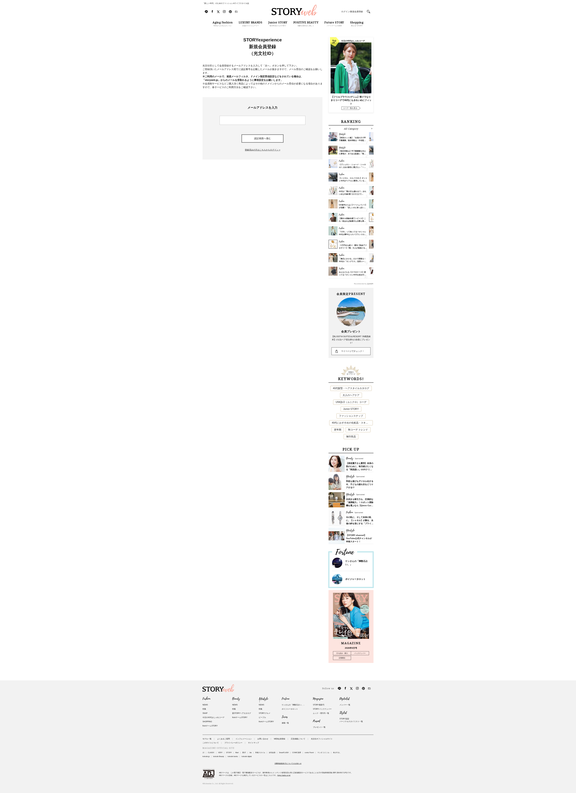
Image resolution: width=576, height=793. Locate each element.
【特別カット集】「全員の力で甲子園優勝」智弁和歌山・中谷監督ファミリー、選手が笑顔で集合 (352, 140)
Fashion (206, 699)
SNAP (204, 713)
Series (285, 717)
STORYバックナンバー (322, 709)
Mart (237, 752)
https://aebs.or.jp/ (283, 775)
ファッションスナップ (351, 416)
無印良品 (351, 436)
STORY (229, 752)
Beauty (236, 699)
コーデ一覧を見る (350, 108)
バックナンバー (360, 653)
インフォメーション (244, 739)
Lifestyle (263, 699)
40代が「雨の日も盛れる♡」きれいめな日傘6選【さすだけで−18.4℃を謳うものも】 (352, 194)
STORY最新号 (318, 705)
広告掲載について (298, 739)
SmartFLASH (284, 752)
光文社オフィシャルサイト (322, 739)
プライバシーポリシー (233, 743)
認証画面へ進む (262, 138)
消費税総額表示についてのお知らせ (288, 763)
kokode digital (247, 756)
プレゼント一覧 (319, 727)
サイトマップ (253, 743)
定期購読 (342, 658)
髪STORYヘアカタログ (241, 713)
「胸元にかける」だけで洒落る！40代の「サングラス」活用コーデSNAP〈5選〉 (352, 261)
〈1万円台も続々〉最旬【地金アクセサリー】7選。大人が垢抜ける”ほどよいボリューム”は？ (353, 248)
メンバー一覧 (344, 705)
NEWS (205, 705)
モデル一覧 (207, 739)
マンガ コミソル (323, 752)
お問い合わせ (262, 739)
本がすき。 (337, 752)
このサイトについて (210, 743)
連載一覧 (285, 723)
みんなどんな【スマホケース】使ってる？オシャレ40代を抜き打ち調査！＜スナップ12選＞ (352, 275)
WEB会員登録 (279, 739)
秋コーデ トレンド (358, 429)
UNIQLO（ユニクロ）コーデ (351, 402)
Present (316, 721)
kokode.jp (206, 756)
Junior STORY (351, 409)
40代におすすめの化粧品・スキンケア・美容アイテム (352, 422)
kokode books (233, 756)
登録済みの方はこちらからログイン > (262, 150)
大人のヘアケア (351, 395)
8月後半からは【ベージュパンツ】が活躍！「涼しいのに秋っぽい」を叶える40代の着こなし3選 (353, 207)
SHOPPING (207, 722)
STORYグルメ (264, 713)
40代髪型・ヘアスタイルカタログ (351, 388)
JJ (203, 752)
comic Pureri (309, 752)
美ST (244, 752)
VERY (220, 752)
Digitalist (344, 699)
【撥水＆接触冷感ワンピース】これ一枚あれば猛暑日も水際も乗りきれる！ (352, 221)
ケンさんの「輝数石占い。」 (293, 705)
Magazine (318, 699)
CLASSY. (211, 752)
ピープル (262, 717)
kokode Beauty (218, 756)
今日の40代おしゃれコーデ (213, 717)
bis (251, 752)
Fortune (285, 699)
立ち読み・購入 (342, 653)
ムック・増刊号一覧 (321, 713)
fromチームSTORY (210, 726)
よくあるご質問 (223, 739)
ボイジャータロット (355, 579)
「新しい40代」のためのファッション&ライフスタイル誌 (225, 3)
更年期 (337, 429)
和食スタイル (260, 752)
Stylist (343, 713)
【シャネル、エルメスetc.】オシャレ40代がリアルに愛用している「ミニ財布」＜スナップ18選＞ (353, 180)
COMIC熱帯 (296, 752)
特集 (204, 709)
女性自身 (272, 752)
